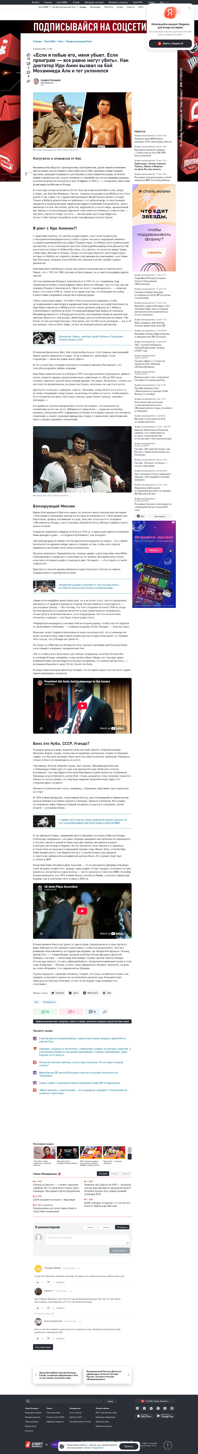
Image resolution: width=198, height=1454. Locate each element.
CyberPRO (138, 2)
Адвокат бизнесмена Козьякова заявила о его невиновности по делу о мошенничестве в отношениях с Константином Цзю (153, 434)
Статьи (83, 7)
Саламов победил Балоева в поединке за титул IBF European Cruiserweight (152, 295)
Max (109, 992)
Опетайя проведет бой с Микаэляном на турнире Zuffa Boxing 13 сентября (151, 391)
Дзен (75, 992)
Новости (131, 7)
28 (36, 1196)
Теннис (76, 2)
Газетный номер (53, 1412)
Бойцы (120, 7)
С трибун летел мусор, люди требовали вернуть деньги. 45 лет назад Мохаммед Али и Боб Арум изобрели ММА (93, 821)
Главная (37, 41)
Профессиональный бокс (64, 7)
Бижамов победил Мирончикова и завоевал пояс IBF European (152, 335)
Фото (141, 7)
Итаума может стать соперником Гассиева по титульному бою (152, 378)
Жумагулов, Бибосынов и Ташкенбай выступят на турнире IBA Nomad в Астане (153, 490)
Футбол (35, 2)
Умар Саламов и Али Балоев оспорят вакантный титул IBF (150, 324)
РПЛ (40, 1181)
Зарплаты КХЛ (75, 1417)
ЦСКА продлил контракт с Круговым (54, 1199)
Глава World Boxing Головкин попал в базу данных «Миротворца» (150, 281)
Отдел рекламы (31, 1421)
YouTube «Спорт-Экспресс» (157, 1401)
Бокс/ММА (62, 2)
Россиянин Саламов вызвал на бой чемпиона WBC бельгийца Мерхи (153, 179)
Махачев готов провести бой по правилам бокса (150, 420)
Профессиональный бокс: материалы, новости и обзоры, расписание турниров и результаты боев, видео (82, 1021)
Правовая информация (105, 1417)
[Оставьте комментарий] (87, 1237)
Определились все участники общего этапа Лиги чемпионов (54, 1210)
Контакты (29, 1431)
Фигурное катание (94, 2)
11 (87, 1199)
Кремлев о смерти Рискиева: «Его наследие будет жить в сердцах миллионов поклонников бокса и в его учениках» (152, 310)
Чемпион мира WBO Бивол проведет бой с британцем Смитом (153, 140)
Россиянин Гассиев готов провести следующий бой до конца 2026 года (153, 506)
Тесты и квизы (75, 1412)
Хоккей (48, 2)
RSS (142, 516)
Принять (128, 1446)
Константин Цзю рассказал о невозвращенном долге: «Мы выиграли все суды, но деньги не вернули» (153, 406)
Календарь (95, 7)
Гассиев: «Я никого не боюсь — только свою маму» (151, 464)
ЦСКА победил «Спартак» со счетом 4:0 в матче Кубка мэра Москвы (107, 1204)
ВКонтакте (93, 992)
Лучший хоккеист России (80, 1421)
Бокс (61, 41)
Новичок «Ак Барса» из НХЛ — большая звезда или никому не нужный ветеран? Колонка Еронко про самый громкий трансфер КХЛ (107, 1189)
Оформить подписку (55, 1421)
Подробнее (97, 1447)
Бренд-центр (30, 1426)
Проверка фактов (32, 1417)
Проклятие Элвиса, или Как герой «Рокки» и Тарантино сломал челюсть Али (91, 338)
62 (36, 1181)
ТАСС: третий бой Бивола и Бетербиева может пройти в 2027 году (150, 347)
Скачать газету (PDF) (55, 1417)
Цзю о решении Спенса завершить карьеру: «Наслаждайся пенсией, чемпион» (153, 476)
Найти (110, 1401)
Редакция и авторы (33, 1412)
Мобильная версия (103, 1426)
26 (36, 1205)
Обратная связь (102, 1421)
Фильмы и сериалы (118, 2)
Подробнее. (141, 1448)
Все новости (160, 516)
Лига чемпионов (45, 1205)
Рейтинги (108, 7)
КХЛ (91, 1181)
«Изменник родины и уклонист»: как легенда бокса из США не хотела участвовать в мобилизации (89, 586)
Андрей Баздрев (51, 80)
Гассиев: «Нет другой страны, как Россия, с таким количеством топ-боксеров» (152, 451)
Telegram (59, 992)
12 (87, 1181)
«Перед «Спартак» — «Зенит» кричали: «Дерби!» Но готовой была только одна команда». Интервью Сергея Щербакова (56, 1187)
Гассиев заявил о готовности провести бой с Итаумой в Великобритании (150, 363)
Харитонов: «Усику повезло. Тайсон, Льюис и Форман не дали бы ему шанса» (151, 166)
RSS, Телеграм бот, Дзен (106, 1412)
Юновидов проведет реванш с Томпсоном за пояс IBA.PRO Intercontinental (150, 152)
